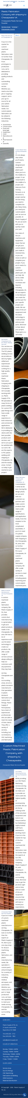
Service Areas (5, 27)
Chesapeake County (8, 29)
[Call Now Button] (25, 1095)
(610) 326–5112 (14, 1)
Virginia (14, 27)
